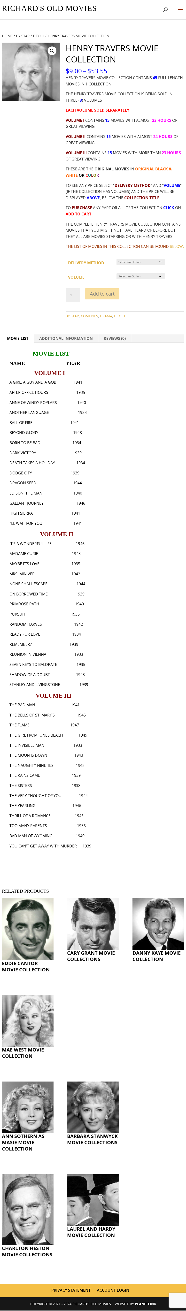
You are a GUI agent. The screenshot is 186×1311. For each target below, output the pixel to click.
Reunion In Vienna (27, 654)
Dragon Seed (22, 483)
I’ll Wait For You (25, 523)
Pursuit (17, 614)
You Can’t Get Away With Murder (43, 846)
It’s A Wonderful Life (30, 543)
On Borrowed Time (28, 594)
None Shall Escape (28, 584)
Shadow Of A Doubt (29, 674)
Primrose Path (24, 604)
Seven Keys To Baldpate (33, 664)
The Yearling (22, 805)
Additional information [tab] (66, 338)
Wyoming (43, 835)
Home (7, 35)
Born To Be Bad (24, 442)
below (176, 246)
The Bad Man (22, 705)
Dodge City (20, 473)
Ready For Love (24, 634)
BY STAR (23, 35)
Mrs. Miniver (22, 574)
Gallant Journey (26, 503)
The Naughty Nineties (31, 765)
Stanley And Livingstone (34, 684)
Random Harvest (26, 624)
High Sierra (21, 513)
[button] (52, 50)
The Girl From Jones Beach (36, 735)
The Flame (19, 725)
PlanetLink (145, 1304)
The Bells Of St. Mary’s (32, 715)
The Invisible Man (26, 745)
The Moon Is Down (28, 755)
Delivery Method (86, 263)
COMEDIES (89, 316)
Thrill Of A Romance (30, 815)
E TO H (38, 35)
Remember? (20, 644)
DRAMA (106, 316)
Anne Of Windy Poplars (33, 402)
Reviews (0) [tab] (115, 338)
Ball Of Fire (20, 422)
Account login (113, 1290)
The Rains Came (24, 775)
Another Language (29, 412)
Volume (76, 277)
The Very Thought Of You (35, 795)
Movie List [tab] (17, 338)
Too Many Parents (28, 825)
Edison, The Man (25, 493)
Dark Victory (22, 453)
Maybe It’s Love (24, 563)
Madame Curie (23, 553)
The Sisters (20, 785)
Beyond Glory (23, 432)
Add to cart (102, 293)
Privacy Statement (71, 1290)
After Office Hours (28, 392)
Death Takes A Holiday (32, 462)
